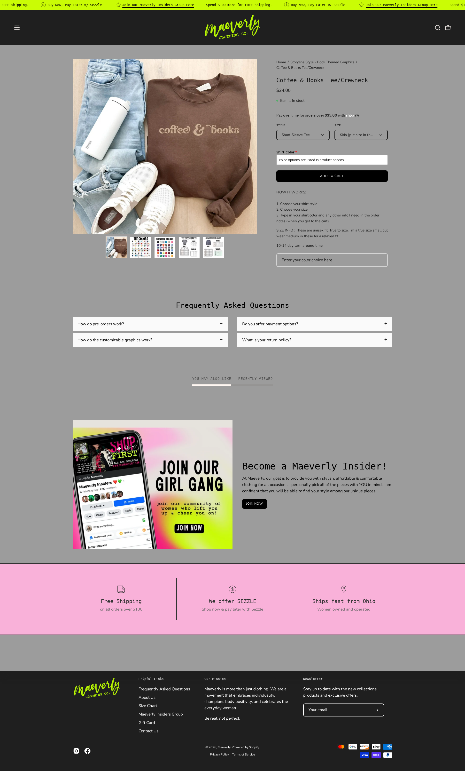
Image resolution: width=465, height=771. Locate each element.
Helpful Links (151, 679)
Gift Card (147, 722)
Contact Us (148, 731)
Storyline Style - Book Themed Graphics (322, 62)
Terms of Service (243, 754)
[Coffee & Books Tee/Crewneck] (116, 247)
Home (281, 62)
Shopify (254, 747)
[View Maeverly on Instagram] (76, 751)
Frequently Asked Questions (164, 689)
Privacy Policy (219, 754)
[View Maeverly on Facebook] (87, 751)
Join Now (254, 503)
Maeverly (224, 747)
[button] (438, 28)
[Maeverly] (232, 27)
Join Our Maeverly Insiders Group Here (158, 5)
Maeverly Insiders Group (161, 714)
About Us (147, 697)
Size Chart (148, 705)
